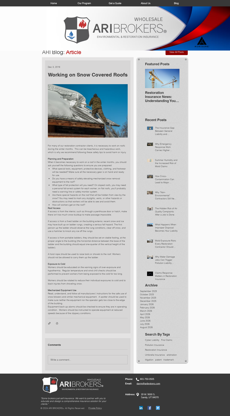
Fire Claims (166, 340)
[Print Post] (57, 323)
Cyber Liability (152, 340)
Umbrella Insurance (155, 354)
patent (158, 359)
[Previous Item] (150, 78)
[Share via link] (49, 323)
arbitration (172, 354)
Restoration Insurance (156, 349)
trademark (169, 359)
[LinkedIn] (141, 408)
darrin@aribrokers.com (148, 383)
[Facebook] (149, 408)
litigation (149, 359)
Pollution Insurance (154, 345)
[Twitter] (158, 408)
